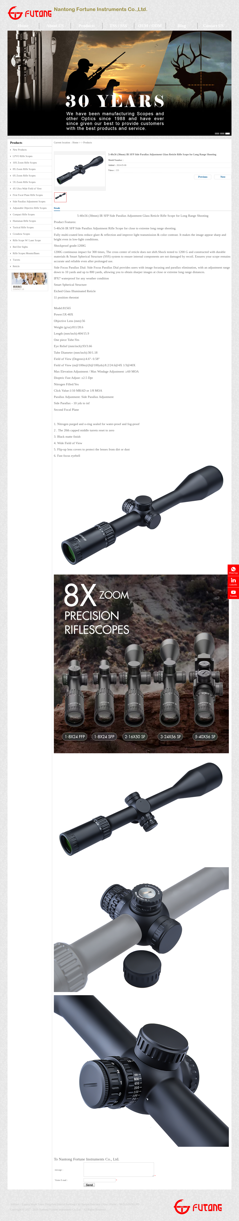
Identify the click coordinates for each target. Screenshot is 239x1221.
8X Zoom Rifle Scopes (24, 169)
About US (55, 25)
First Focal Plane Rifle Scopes (28, 195)
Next (222, 177)
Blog (182, 25)
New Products (20, 149)
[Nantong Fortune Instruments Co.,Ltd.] (77, 22)
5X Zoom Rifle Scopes (24, 182)
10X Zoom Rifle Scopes (25, 162)
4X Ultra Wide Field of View (27, 188)
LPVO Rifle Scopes (22, 156)
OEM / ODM (150, 25)
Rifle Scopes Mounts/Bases (26, 253)
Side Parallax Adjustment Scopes (29, 201)
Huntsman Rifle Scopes (24, 221)
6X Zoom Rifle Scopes (24, 175)
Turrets (16, 260)
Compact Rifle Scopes (24, 214)
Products (87, 25)
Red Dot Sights (20, 247)
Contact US (213, 25)
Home (23, 25)
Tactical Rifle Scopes (23, 227)
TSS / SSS (118, 25)
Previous (202, 177)
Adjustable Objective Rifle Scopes (30, 208)
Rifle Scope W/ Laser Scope (27, 240)
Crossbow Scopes (21, 234)
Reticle (16, 266)
